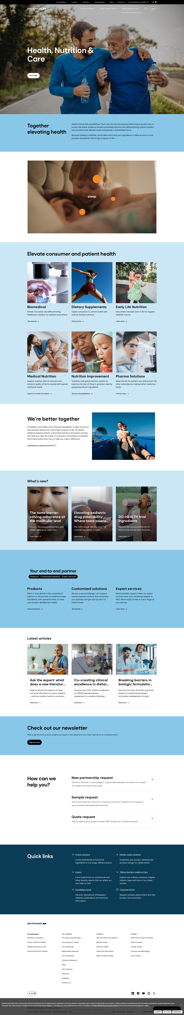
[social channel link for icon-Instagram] (148, 993)
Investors (99, 934)
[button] (145, 8)
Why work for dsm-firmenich (142, 938)
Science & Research (70, 960)
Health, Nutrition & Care (36, 947)
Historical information (105, 951)
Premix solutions (82, 854)
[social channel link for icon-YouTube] (143, 993)
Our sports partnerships (71, 938)
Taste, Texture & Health (36, 942)
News (64, 965)
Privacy (87, 1006)
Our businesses (32, 16)
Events (78, 872)
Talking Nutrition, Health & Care (134, 872)
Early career (136, 956)
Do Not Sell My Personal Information (105, 1006)
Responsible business (70, 951)
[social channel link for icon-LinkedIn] (132, 993)
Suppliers (65, 978)
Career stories (136, 947)
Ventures (65, 974)
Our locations (67, 969)
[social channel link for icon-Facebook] (138, 993)
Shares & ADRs (102, 947)
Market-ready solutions (130, 854)
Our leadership (68, 947)
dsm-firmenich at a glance (107, 938)
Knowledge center (83, 889)
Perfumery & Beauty (35, 938)
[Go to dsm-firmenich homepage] (36, 8)
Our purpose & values (70, 942)
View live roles (136, 942)
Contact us (66, 983)
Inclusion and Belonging (140, 951)
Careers (134, 934)
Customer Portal (127, 889)
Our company (67, 934)
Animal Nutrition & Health (37, 951)
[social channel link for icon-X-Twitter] (154, 993)
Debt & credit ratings (104, 956)
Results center (102, 942)
